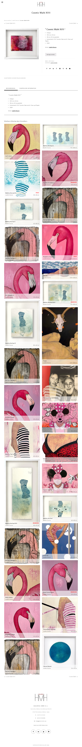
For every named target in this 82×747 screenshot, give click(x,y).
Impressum (36, 725)
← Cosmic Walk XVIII (9, 23)
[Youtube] (44, 732)
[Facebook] (33, 732)
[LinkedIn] (38, 732)
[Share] (46, 68)
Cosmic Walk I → (73, 23)
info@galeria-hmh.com (41, 721)
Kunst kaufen (7, 20)
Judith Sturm (15, 20)
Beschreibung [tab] (10, 88)
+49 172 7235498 (41, 718)
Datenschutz (45, 725)
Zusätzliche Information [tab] (28, 88)
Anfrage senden (51, 54)
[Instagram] (49, 732)
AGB (40, 725)
